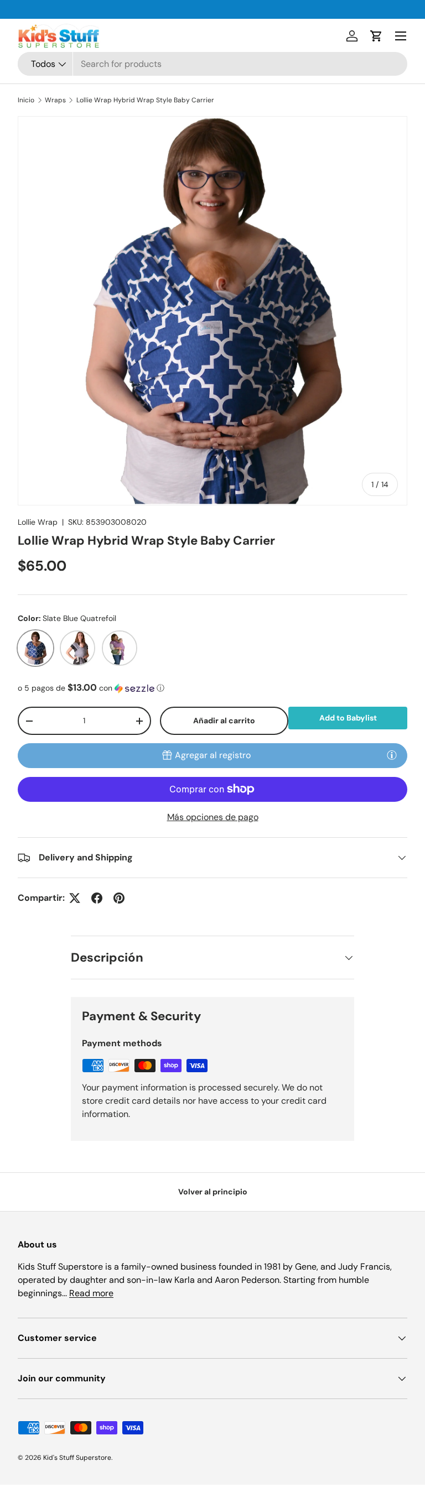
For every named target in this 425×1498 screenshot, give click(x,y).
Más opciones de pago (212, 817)
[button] (376, 36)
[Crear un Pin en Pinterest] (119, 898)
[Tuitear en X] (75, 898)
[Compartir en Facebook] (97, 898)
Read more (91, 1293)
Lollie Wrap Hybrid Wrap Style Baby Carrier (145, 100)
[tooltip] (392, 755)
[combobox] (212, 64)
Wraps (55, 100)
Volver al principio (212, 1192)
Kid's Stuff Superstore (77, 1457)
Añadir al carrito (224, 720)
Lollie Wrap (38, 522)
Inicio (26, 100)
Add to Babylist (348, 718)
